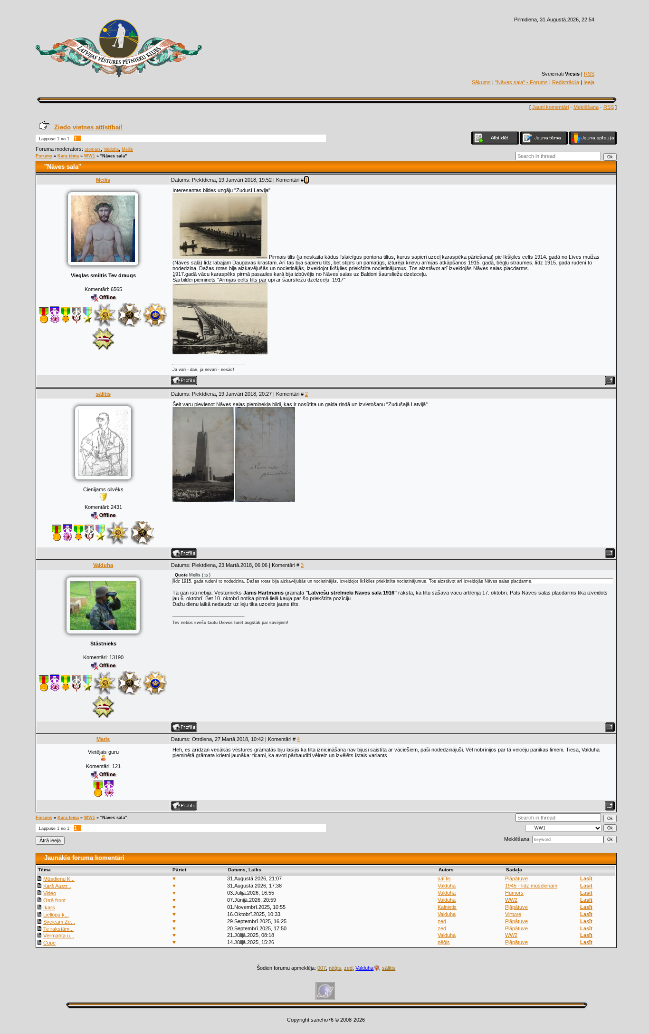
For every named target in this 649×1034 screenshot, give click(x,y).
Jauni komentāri (550, 107)
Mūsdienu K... (59, 879)
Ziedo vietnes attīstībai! (88, 127)
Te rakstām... (58, 929)
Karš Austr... (57, 886)
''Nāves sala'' (113, 156)
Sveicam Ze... (59, 922)
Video (49, 893)
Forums (44, 156)
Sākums (481, 82)
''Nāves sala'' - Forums (521, 82)
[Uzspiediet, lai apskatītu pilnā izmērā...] (219, 257)
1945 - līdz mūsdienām (531, 885)
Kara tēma (68, 156)
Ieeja (588, 82)
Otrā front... (56, 900)
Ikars (49, 907)
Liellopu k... (56, 914)
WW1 (89, 156)
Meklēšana (586, 107)
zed (442, 921)
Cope (49, 943)
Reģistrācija (565, 82)
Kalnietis (447, 907)
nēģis (444, 942)
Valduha (111, 149)
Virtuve (513, 914)
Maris (103, 739)
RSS (589, 74)
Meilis (127, 149)
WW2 (511, 900)
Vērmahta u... (58, 935)
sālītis (103, 394)
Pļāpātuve (516, 878)
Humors (514, 893)
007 (321, 968)
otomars (93, 149)
